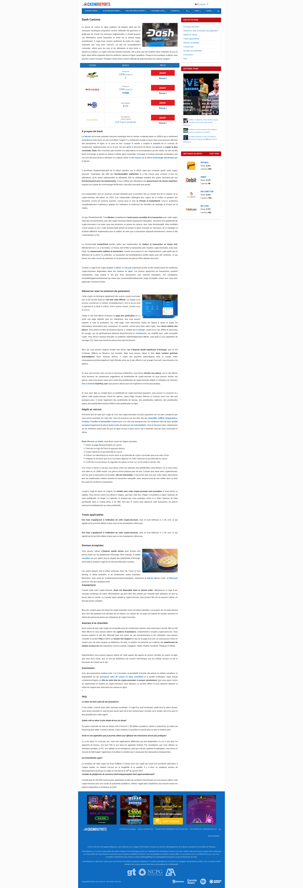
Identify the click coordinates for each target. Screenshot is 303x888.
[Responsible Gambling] (201, 881)
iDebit (204, 177)
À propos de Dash (191, 26)
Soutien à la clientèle (192, 50)
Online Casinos (91, 11)
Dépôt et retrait (190, 34)
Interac (205, 162)
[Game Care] (178, 881)
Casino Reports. (100, 881)
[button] (213, 112)
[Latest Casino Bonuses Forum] (168, 809)
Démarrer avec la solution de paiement (200, 30)
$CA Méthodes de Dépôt (136, 11)
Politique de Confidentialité (203, 829)
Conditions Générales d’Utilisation (171, 829)
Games (208, 11)
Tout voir (214, 154)
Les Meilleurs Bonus (112, 11)
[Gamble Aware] (190, 881)
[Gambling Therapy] (213, 881)
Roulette (175, 11)
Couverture (188, 46)
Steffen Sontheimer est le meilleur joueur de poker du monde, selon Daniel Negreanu (201, 106)
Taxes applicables (191, 38)
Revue (162, 78)
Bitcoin (205, 206)
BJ (187, 11)
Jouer (163, 72)
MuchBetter (207, 191)
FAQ (185, 58)
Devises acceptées (191, 42)
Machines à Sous (158, 11)
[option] (201, 94)
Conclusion (188, 54)
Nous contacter (145, 829)
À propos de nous (128, 829)
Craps (196, 11)
